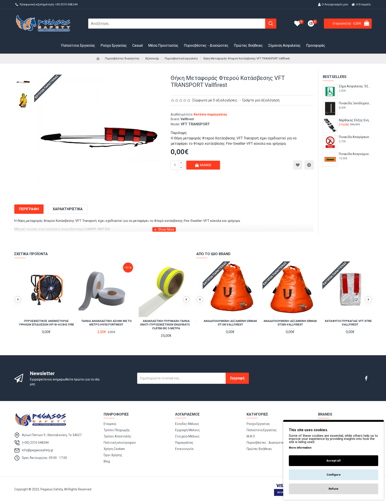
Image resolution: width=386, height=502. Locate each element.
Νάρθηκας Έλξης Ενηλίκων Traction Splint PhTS (355, 120)
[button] (17, 299)
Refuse (333, 488)
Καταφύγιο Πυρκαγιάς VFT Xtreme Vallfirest (284, 322)
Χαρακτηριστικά (68, 209)
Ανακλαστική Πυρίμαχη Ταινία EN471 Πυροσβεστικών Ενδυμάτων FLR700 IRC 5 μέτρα (162, 324)
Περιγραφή (29, 209)
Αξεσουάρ (152, 58)
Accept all (333, 460)
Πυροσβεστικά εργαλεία (181, 58)
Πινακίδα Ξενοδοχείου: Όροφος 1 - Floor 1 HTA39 (355, 103)
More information (300, 447)
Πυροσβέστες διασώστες (122, 58)
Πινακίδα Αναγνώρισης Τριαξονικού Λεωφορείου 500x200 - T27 (355, 154)
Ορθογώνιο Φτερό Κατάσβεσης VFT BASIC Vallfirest (344, 322)
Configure (334, 474)
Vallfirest (187, 119)
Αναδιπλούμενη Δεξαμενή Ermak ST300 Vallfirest (224, 322)
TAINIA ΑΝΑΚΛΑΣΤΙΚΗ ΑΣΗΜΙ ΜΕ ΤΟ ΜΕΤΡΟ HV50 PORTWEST (102, 322)
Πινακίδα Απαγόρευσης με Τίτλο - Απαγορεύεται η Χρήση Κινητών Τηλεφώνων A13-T (355, 137)
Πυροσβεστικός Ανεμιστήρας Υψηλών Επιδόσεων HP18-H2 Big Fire (42, 322)
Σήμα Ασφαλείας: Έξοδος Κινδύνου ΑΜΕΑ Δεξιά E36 (355, 86)
